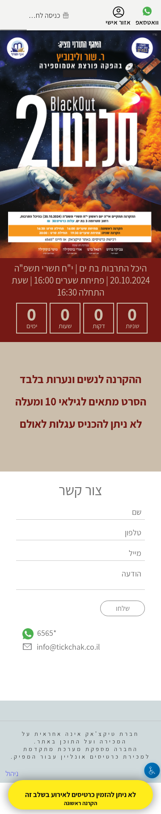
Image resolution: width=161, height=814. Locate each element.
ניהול (11, 773)
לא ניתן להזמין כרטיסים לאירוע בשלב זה (80, 794)
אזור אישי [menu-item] (118, 22)
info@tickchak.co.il (68, 647)
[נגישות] (152, 770)
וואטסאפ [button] (147, 22)
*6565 (46, 633)
